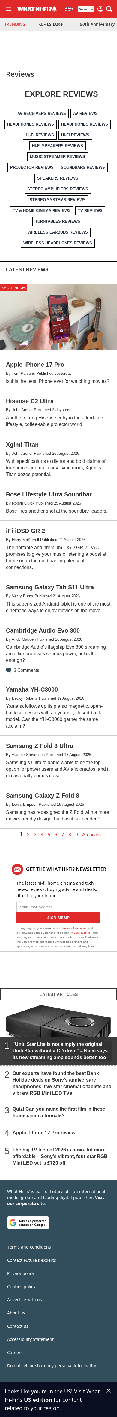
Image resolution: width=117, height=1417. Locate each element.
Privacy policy (20, 1273)
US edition (38, 1399)
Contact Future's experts (31, 1260)
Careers (15, 1352)
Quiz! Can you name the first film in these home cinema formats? (59, 1112)
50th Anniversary (97, 24)
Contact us (17, 1326)
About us (16, 1313)
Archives (91, 834)
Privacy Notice (80, 932)
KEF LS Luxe (50, 24)
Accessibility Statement (30, 1339)
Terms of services (75, 928)
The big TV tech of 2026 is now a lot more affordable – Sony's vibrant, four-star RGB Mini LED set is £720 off (60, 1156)
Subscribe (86, 9)
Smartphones (14, 287)
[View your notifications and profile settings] (54, 9)
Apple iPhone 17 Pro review (44, 1132)
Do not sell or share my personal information (52, 1365)
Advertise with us (24, 1299)
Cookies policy (21, 1286)
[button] (109, 9)
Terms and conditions (29, 1247)
